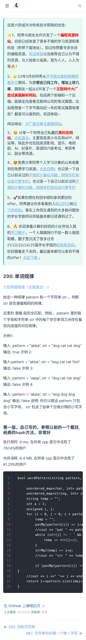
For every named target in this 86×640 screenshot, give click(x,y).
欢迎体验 (36, 54)
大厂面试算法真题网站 (43, 124)
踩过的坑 (62, 204)
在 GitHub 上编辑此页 (22, 606)
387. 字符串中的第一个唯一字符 (52, 633)
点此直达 (21, 138)
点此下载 (30, 257)
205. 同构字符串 (21, 627)
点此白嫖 (47, 169)
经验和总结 (65, 245)
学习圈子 (18, 232)
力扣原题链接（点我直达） (26, 287)
